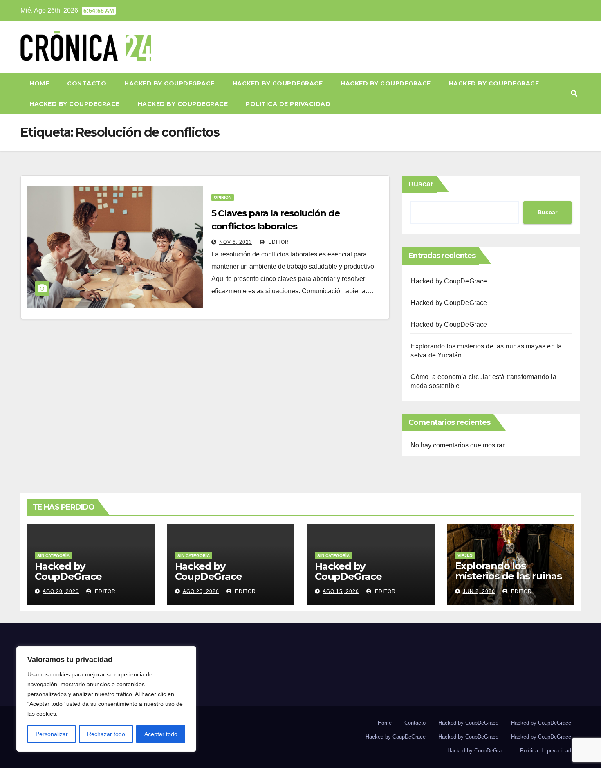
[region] (106, 699)
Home (39, 83)
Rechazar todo (106, 734)
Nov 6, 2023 (235, 242)
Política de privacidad (288, 104)
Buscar (420, 184)
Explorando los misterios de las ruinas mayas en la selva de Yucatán (508, 581)
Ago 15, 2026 (341, 591)
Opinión (222, 197)
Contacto (86, 83)
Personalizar (52, 734)
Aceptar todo (160, 734)
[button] (574, 93)
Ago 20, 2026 (61, 591)
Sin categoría (53, 555)
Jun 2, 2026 (479, 591)
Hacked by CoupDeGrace (169, 83)
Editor (278, 242)
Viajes (465, 555)
